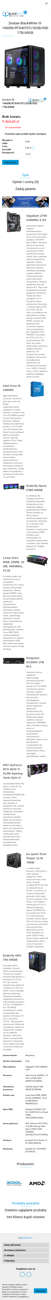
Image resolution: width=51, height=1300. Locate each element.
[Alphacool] (14, 1183)
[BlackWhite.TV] (37, 99)
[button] (25, 1245)
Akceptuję (40, 1291)
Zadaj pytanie (10, 162)
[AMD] (37, 1183)
